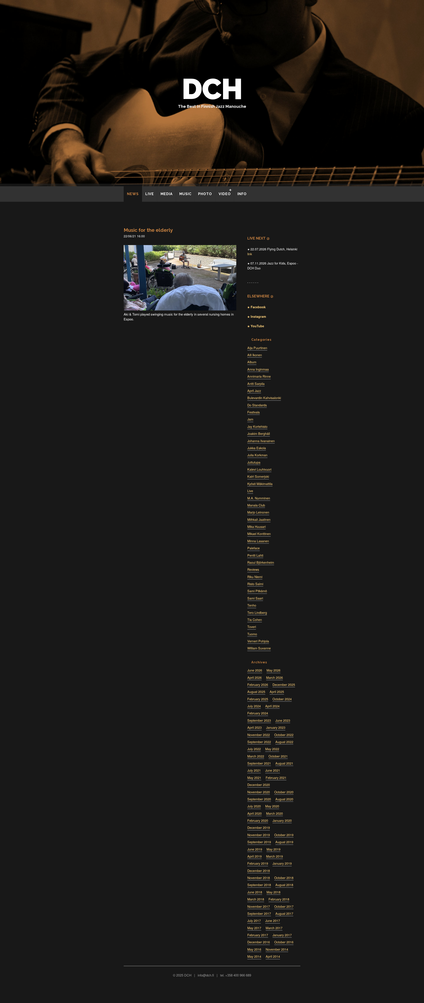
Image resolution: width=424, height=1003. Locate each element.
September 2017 (259, 913)
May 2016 (254, 949)
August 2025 (256, 691)
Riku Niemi (254, 577)
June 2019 (254, 849)
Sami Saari (255, 598)
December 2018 (258, 870)
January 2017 (282, 935)
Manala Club (256, 505)
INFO (242, 194)
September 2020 (259, 799)
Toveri (251, 626)
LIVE (149, 194)
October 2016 (283, 942)
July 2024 (254, 706)
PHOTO (205, 194)
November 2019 (258, 835)
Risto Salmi (255, 584)
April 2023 (254, 727)
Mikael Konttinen (259, 533)
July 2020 (254, 806)
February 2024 (257, 713)
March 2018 (255, 899)
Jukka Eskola (256, 448)
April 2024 (272, 706)
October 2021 (278, 756)
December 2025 (284, 684)
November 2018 (258, 877)
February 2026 (257, 684)
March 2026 (274, 677)
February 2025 (257, 699)
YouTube (257, 326)
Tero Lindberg (257, 612)
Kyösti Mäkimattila (260, 484)
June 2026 (254, 670)
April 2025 (277, 691)
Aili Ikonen (254, 355)
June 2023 (282, 720)
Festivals (253, 412)
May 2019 (273, 849)
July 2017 (254, 920)
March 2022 (255, 756)
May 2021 (254, 777)
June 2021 (272, 770)
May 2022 (272, 749)
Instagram (258, 316)
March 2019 (274, 856)
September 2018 (259, 885)
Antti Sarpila (256, 383)
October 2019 (283, 835)
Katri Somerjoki (258, 476)
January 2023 (275, 727)
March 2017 (274, 928)
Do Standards (257, 405)
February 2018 (279, 899)
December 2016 (258, 942)
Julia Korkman (257, 455)
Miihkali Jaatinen (259, 519)
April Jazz (254, 390)
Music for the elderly (148, 230)
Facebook (258, 307)
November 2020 (258, 792)
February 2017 (257, 935)
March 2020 (274, 813)
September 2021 (259, 763)
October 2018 (283, 877)
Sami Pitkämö (257, 591)
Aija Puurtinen (257, 348)
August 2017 (284, 913)
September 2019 (259, 842)
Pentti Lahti (255, 555)
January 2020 (282, 820)
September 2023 (259, 720)
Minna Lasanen (258, 541)
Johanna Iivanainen (261, 441)
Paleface (253, 548)
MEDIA (167, 194)
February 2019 (257, 863)
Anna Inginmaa (258, 369)
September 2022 (259, 742)
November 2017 (258, 906)
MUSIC (185, 194)
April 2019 (254, 856)
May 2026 (273, 670)
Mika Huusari (256, 526)
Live (250, 491)
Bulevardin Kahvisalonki (264, 398)
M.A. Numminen (258, 498)
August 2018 (284, 885)
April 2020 (254, 813)
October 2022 (283, 735)
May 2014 (254, 956)
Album (251, 362)
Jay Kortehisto (257, 426)
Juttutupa (253, 462)
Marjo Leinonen (258, 512)
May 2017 (254, 928)
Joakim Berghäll (258, 433)
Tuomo (252, 634)
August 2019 (284, 842)
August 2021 (284, 763)
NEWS (133, 194)
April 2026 (254, 677)
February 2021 (276, 777)
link (249, 254)
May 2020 (272, 806)
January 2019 (282, 863)
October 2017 (283, 906)
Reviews (253, 569)
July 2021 (254, 770)
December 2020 (258, 784)
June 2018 (254, 892)
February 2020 (257, 820)
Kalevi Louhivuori (259, 469)
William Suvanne (259, 648)
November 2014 (277, 949)
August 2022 (284, 742)
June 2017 (272, 920)
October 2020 (283, 792)
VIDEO (225, 194)
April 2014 (273, 956)
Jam (250, 419)
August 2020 (284, 799)
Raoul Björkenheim (260, 562)
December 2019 (258, 827)
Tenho (251, 605)
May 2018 (273, 892)
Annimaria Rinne (259, 376)
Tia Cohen (254, 619)
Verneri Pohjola (258, 641)
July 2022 (254, 749)
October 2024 (282, 699)
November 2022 (258, 735)
